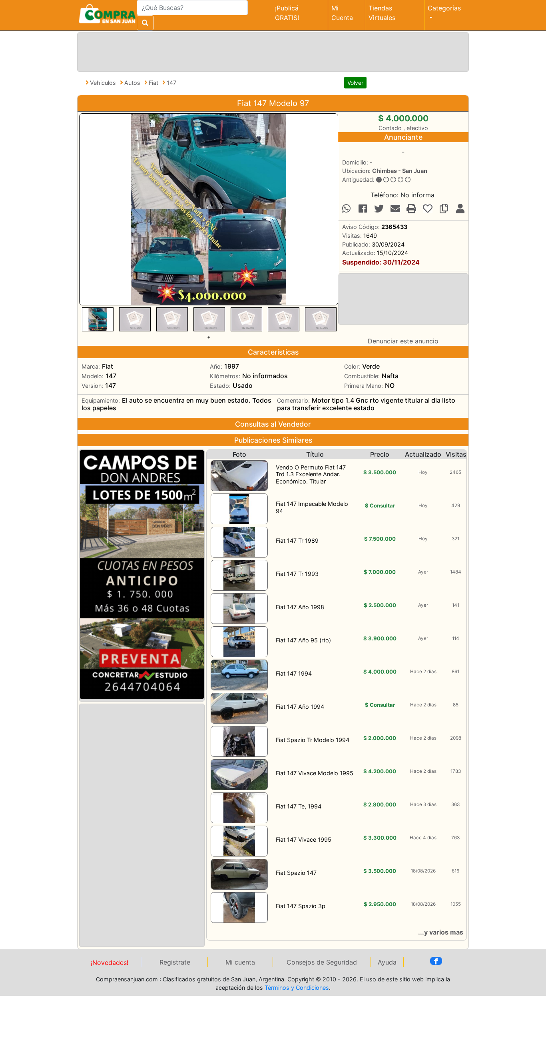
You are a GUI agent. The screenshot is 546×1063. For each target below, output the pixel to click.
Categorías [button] (444, 8)
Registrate (174, 962)
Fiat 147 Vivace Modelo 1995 (314, 773)
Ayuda (387, 962)
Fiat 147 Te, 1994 (298, 806)
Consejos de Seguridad (322, 962)
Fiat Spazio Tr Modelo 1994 (312, 739)
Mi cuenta (240, 962)
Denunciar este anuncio (403, 341)
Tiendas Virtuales (382, 13)
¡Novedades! (109, 963)
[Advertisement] (271, 51)
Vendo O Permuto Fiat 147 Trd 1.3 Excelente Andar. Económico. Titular (311, 474)
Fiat (154, 82)
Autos (133, 82)
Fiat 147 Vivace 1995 (303, 839)
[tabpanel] (97, 319)
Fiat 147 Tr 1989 (297, 540)
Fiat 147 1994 (294, 673)
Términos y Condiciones (297, 987)
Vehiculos (104, 82)
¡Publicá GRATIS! (287, 13)
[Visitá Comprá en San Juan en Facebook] (436, 961)
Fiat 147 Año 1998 (300, 607)
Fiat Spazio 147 (296, 872)
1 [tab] (209, 337)
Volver (355, 82)
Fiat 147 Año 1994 (300, 706)
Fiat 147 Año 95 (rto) (303, 640)
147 (171, 82)
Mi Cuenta (342, 13)
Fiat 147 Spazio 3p (300, 906)
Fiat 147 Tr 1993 (297, 573)
